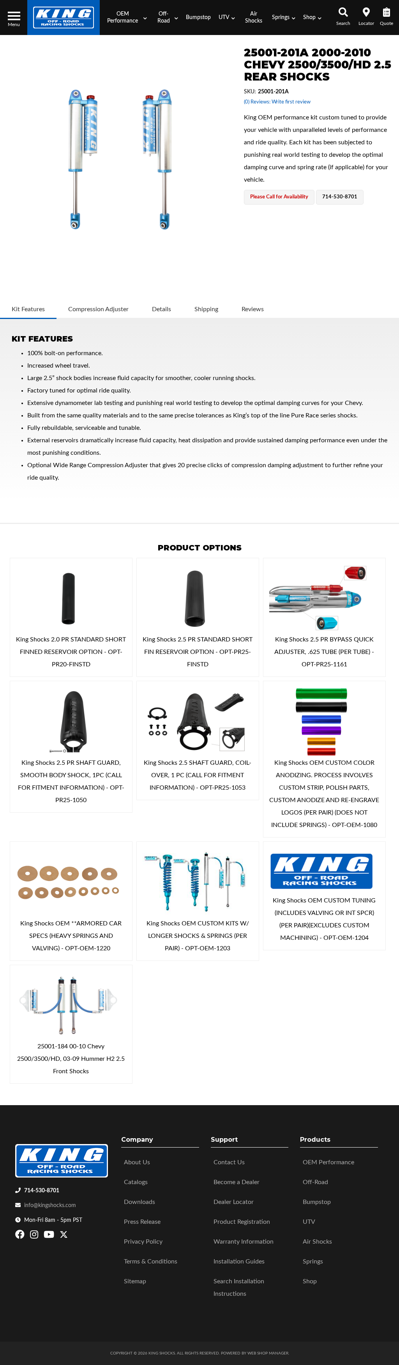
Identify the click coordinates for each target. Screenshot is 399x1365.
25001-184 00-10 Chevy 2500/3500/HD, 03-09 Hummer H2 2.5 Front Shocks (71, 1058)
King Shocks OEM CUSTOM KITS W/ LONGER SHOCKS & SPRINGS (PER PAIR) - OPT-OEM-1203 (198, 935)
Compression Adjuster (98, 309)
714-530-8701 (41, 1190)
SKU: (250, 92)
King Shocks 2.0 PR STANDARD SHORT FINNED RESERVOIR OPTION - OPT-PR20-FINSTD (71, 652)
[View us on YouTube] (50, 1236)
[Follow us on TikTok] (72, 1236)
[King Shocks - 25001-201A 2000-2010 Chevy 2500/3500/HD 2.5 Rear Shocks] (120, 159)
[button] (125, 17)
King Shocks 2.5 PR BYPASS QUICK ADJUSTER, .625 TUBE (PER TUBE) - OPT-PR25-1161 (324, 652)
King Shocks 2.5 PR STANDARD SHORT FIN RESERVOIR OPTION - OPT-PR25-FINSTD (197, 652)
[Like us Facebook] (20, 1236)
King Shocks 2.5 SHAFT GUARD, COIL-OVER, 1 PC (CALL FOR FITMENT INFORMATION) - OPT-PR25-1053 (197, 775)
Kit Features (28, 309)
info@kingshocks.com (50, 1205)
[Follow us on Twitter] (64, 1236)
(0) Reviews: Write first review (277, 102)
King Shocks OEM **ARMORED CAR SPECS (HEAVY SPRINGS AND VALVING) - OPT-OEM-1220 (71, 935)
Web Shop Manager (267, 1353)
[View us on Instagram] (35, 1236)
